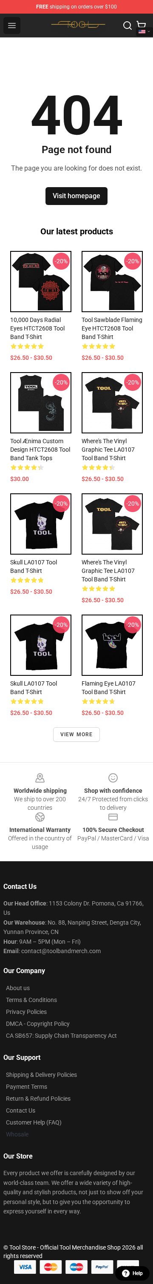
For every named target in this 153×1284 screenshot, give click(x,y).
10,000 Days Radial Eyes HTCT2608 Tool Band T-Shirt (37, 328)
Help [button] (138, 1273)
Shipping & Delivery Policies (41, 1074)
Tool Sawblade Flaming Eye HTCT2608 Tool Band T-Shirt (112, 328)
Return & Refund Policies (38, 1098)
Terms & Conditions (31, 999)
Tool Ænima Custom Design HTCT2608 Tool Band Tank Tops (40, 449)
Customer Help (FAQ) (34, 1122)
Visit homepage (76, 196)
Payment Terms (26, 1086)
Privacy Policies (26, 1011)
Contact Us (20, 1110)
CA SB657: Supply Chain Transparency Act (61, 1035)
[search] (127, 25)
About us (18, 988)
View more (76, 734)
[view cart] (141, 25)
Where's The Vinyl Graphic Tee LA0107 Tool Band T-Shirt (108, 449)
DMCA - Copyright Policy (38, 1023)
